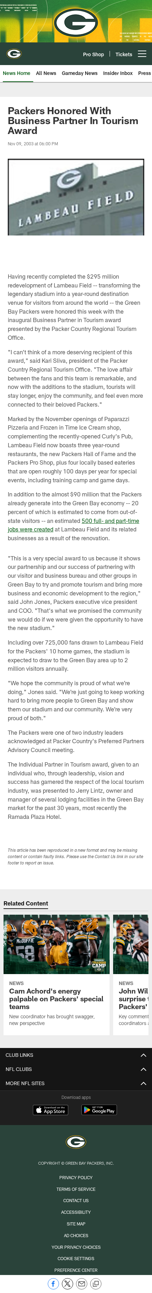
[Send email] (81, 1288)
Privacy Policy (76, 1177)
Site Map (76, 1223)
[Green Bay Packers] (76, 1143)
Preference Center (76, 1270)
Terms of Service (76, 1189)
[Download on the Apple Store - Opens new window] (51, 1111)
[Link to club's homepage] (14, 51)
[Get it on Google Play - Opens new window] (99, 1113)
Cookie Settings (76, 1258)
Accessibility (76, 1212)
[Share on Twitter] (67, 1288)
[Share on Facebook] (53, 1288)
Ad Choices (76, 1235)
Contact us (76, 1200)
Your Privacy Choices (76, 1247)
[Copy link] (95, 1284)
